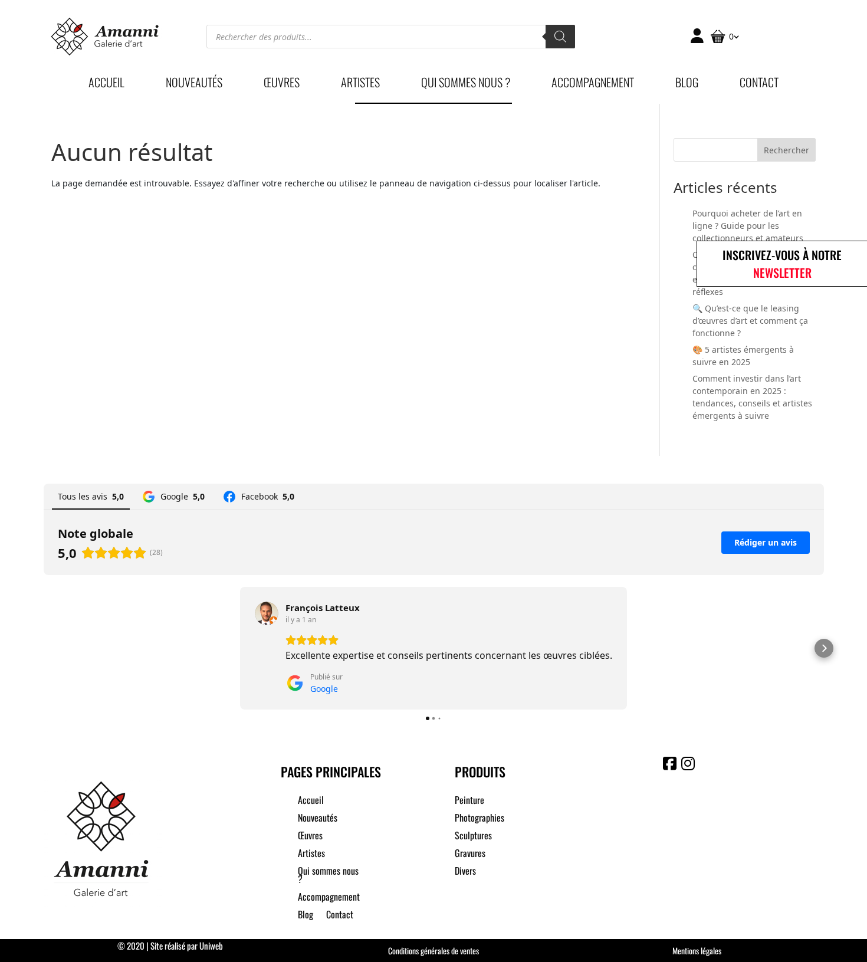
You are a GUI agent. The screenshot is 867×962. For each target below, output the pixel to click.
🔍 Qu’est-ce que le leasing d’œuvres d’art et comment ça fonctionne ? (750, 321)
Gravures (470, 854)
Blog (686, 84)
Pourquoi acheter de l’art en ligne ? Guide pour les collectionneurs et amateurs (747, 226)
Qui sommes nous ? (465, 84)
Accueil (106, 84)
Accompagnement (592, 84)
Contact (759, 84)
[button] (43, 648)
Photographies (479, 819)
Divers (465, 872)
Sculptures (473, 836)
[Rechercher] (560, 36)
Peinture (469, 801)
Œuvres (282, 84)
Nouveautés (194, 84)
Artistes (360, 84)
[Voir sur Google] (266, 613)
